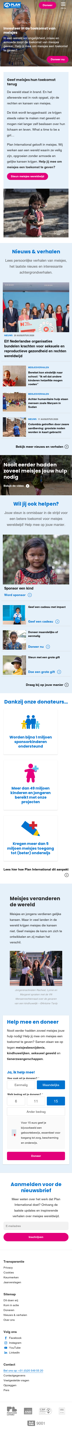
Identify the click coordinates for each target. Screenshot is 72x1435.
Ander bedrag (36, 1111)
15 (56, 1101)
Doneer (36, 1156)
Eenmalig (21, 1085)
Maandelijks (51, 1085)
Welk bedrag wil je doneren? (24, 1094)
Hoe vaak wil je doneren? (22, 1078)
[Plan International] (12, 5)
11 (36, 1101)
